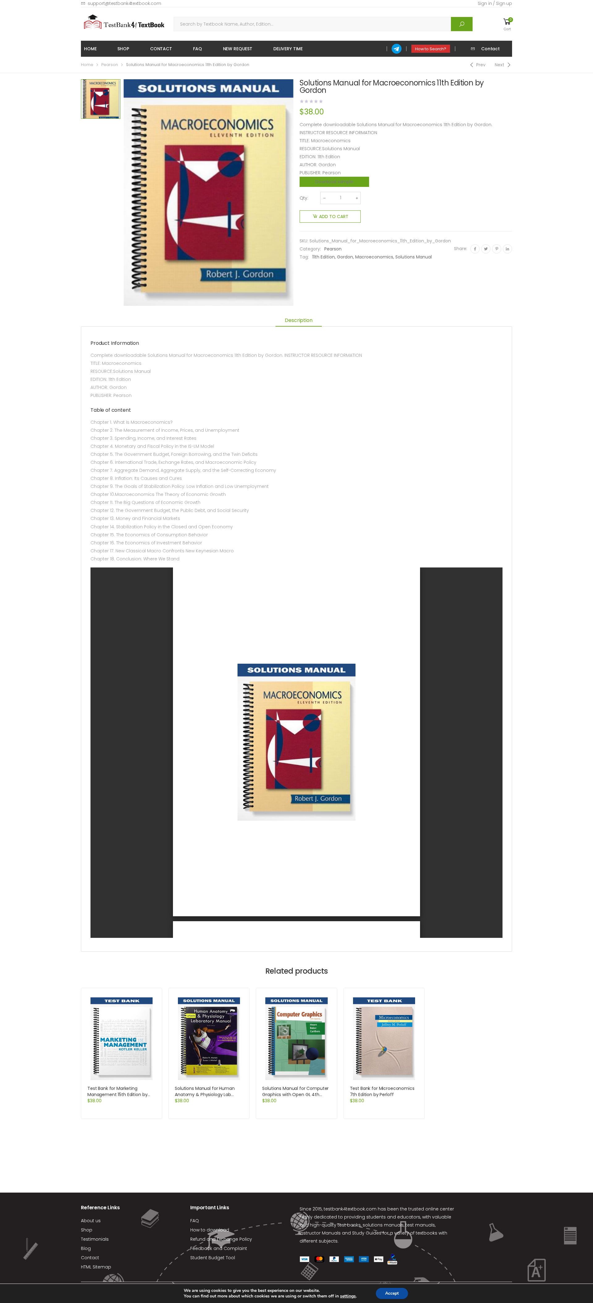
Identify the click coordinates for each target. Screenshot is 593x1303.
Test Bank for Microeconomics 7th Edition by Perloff (382, 1091)
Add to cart (333, 216)
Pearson (109, 65)
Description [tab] (298, 320)
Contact (161, 49)
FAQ (197, 49)
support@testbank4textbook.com (124, 3)
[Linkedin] (507, 249)
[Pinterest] (496, 249)
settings (348, 1296)
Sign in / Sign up (495, 3)
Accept (392, 1293)
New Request (237, 49)
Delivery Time (288, 49)
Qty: (304, 198)
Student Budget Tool (212, 1258)
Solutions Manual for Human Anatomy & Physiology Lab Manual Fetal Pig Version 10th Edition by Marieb (205, 1097)
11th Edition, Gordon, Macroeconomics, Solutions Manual (372, 257)
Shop (123, 49)
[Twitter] (485, 249)
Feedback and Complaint (218, 1248)
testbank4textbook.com (350, 1209)
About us (91, 1221)
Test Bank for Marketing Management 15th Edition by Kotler (117, 1094)
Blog (86, 1248)
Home (90, 49)
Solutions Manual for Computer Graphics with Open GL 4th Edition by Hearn (295, 1094)
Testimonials (95, 1239)
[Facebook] (475, 249)
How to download (209, 1230)
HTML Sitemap (96, 1267)
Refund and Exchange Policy (221, 1239)
